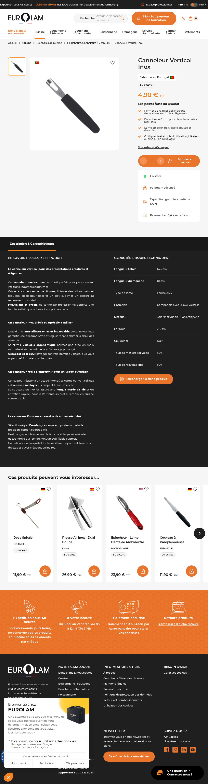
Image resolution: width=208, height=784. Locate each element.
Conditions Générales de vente (123, 678)
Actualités (171, 737)
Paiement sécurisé (115, 689)
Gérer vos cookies (175, 673)
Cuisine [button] (40, 32)
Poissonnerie (67, 694)
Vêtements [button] (192, 32)
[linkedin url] (184, 750)
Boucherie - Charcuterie (74, 689)
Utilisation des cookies (118, 705)
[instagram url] (175, 750)
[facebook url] (166, 750)
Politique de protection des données (127, 694)
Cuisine (63, 678)
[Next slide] (199, 533)
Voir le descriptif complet (153, 147)
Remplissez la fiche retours (178, 624)
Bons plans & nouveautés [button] (17, 32)
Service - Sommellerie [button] (151, 32)
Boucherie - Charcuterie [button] (83, 32)
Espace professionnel (159, 4)
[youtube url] (193, 750)
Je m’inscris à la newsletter (129, 756)
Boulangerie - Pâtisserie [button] (59, 32)
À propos (109, 673)
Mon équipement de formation (156, 18)
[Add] (160, 161)
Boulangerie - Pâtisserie (74, 684)
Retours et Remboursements (122, 700)
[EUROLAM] (25, 18)
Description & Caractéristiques (32, 243)
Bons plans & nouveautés (75, 673)
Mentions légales (114, 684)
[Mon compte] (183, 18)
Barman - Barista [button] (172, 32)
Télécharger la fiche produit (146, 379)
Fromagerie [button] (130, 32)
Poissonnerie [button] (108, 32)
